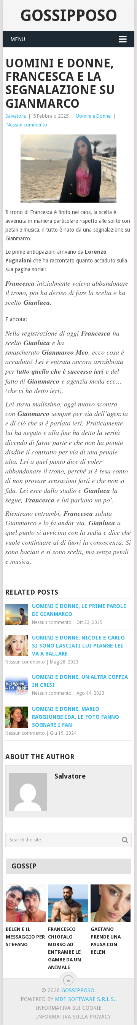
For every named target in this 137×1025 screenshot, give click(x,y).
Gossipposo (68, 15)
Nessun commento (26, 125)
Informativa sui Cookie (69, 1008)
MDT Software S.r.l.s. (85, 999)
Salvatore (15, 116)
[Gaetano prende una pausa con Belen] (111, 903)
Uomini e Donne (93, 116)
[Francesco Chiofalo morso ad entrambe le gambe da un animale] (68, 903)
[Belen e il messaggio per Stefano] (26, 903)
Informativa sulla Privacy (73, 1017)
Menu (17, 39)
